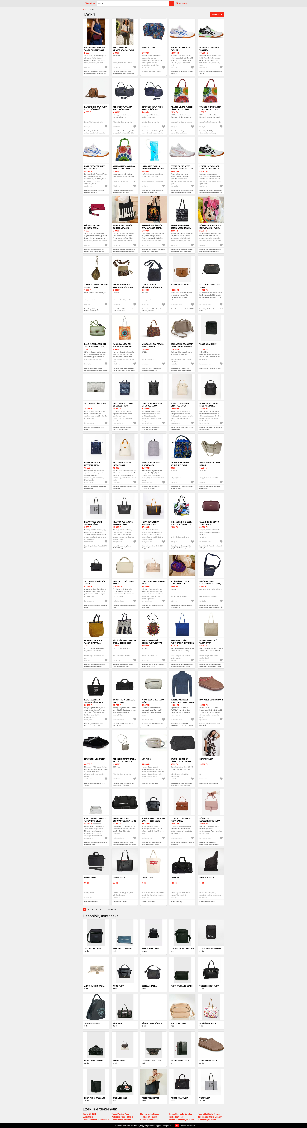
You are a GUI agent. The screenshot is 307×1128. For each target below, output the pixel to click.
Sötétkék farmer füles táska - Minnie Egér (124, 641)
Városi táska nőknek (152, 1023)
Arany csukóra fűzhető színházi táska (96, 286)
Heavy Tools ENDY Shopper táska (150, 523)
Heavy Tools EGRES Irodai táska (122, 463)
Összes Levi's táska (148, 902)
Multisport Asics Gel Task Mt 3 (181, 48)
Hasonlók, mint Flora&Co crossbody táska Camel (182, 843)
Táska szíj (175, 877)
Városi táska (119, 1060)
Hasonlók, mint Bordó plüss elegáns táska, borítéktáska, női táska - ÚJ (95, 73)
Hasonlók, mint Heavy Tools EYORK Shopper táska (95, 547)
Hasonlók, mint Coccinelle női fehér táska (124, 606)
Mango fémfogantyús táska (181, 1119)
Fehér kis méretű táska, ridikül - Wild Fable (124, 760)
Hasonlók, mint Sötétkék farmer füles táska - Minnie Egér (123, 665)
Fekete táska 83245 (149, 1119)
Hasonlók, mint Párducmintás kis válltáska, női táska (123, 310)
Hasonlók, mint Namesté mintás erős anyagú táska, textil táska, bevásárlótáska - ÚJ (153, 251)
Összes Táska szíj (176, 902)
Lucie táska (88, 1116)
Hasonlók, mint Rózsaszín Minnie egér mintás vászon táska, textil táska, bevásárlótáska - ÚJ (210, 251)
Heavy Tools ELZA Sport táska (153, 582)
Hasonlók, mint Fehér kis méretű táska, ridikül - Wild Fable (123, 784)
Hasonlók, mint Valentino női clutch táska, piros (210, 547)
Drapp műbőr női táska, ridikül (210, 463)
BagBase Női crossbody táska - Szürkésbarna (182, 345)
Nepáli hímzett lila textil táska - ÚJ (180, 582)
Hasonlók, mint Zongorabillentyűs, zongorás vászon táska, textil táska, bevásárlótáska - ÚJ (124, 251)
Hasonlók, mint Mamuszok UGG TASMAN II (209, 725)
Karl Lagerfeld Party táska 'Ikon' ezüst (95, 819)
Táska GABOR (89, 1114)
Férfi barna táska (208, 1060)
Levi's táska (147, 877)
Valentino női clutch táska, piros (209, 523)
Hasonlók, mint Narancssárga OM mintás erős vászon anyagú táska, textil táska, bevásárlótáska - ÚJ (124, 370)
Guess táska (119, 877)
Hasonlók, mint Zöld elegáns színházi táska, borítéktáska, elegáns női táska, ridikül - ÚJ (95, 370)
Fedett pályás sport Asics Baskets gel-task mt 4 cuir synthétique (182, 168)
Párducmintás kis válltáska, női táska (123, 286)
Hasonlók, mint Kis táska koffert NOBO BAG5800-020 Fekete (152, 843)
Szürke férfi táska (180, 1060)
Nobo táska (118, 986)
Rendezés (215, 14)
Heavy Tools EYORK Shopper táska (93, 523)
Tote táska (204, 1098)
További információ (187, 1125)
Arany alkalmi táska (94, 986)
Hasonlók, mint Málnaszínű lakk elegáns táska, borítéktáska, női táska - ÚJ (94, 251)
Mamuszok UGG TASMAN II (211, 700)
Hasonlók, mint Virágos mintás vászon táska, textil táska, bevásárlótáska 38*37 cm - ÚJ (180, 133)
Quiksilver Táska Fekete (182, 948)
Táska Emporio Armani (210, 948)
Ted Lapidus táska (148, 1116)
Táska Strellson (92, 948)
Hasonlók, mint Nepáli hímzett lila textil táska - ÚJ (181, 606)
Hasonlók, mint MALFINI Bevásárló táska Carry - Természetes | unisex (210, 665)
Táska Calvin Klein (208, 344)
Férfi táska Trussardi (95, 1098)
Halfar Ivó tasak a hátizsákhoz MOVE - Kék (153, 167)
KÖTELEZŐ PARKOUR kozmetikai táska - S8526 (182, 701)
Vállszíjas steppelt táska (122, 1116)
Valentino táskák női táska (94, 582)
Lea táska (146, 759)
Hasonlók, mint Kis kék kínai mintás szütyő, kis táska (182, 488)
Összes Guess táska (119, 902)
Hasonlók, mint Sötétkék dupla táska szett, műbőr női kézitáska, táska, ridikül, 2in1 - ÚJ (153, 133)
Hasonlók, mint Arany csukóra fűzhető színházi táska (93, 310)
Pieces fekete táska (151, 1060)
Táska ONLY (118, 1023)
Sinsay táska (90, 877)
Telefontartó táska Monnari (210, 1116)
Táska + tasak (148, 47)
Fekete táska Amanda (121, 1119)
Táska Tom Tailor (176, 1116)
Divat (84, 10)
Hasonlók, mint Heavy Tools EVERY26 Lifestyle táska (122, 428)
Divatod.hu (90, 3)
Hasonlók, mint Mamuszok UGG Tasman (94, 784)
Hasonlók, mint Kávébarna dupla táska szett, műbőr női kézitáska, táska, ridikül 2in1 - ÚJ (94, 133)
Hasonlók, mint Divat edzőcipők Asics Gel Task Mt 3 (94, 191)
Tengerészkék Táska (209, 986)
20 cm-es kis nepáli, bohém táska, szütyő (152, 641)
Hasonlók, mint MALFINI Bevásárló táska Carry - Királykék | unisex (182, 665)
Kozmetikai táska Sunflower (181, 1114)
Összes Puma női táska (206, 902)
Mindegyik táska (178, 1023)
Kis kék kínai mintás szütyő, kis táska (180, 463)
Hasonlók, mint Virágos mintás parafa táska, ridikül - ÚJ (151, 369)
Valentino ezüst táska (95, 403)
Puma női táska (206, 877)
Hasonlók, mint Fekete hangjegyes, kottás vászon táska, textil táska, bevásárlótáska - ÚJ (182, 251)
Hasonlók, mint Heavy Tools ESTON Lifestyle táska (182, 428)
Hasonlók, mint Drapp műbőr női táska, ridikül (209, 488)
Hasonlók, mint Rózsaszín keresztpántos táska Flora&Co (208, 843)
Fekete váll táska (179, 1098)
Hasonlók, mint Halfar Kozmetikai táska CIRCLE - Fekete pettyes (181, 784)
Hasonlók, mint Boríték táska (208, 783)
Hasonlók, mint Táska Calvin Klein (210, 368)
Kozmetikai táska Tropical (209, 1114)
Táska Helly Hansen (122, 948)
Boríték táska (206, 759)
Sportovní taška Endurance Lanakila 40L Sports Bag (124, 821)
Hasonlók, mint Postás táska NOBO (182, 309)
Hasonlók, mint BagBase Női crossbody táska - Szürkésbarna (181, 369)
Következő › (112, 909)
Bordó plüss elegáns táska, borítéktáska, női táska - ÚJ (94, 50)
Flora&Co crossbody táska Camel (181, 819)
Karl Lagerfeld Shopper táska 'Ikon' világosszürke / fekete (95, 702)
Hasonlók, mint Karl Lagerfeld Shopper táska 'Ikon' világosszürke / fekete (95, 726)
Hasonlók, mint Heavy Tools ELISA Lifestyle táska (95, 488)
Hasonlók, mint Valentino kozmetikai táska (211, 310)
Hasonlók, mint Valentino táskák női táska (95, 606)
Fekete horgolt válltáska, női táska (152, 286)
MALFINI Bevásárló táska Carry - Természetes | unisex (209, 643)
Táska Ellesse (120, 1098)
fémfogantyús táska (207, 1119)
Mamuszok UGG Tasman (95, 759)
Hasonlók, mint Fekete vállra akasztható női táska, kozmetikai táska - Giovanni (123, 74)
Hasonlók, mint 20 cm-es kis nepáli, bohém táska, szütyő (153, 665)
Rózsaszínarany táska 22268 (96, 1119)
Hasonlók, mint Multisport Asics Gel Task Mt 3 (182, 73)
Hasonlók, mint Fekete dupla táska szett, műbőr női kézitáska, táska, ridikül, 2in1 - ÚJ (124, 133)
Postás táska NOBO (180, 285)
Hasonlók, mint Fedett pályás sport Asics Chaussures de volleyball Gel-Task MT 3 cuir (210, 192)
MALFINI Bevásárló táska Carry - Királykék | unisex (182, 643)
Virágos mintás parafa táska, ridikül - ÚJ (153, 345)
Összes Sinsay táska (90, 902)
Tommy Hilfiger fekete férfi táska (124, 701)
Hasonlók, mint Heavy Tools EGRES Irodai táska (124, 488)
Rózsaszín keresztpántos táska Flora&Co (209, 821)
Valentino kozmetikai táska (209, 286)
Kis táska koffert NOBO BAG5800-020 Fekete (153, 819)
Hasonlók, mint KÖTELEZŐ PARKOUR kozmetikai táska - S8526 (182, 725)
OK (177, 1126)
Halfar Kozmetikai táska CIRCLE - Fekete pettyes (181, 761)
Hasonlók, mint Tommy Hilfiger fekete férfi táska (123, 725)
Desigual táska (149, 986)
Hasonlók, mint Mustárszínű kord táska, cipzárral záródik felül (94, 665)
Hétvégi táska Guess (149, 1114)
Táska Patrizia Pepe (120, 1114)
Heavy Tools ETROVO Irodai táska (151, 463)
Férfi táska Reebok (93, 1060)
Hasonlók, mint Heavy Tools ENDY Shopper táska (152, 547)
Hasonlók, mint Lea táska (150, 783)
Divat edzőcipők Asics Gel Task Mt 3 (94, 167)
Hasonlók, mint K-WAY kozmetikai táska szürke (152, 725)
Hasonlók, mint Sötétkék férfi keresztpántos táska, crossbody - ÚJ (210, 606)
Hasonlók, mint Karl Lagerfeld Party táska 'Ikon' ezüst (95, 843)
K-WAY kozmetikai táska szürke (153, 701)
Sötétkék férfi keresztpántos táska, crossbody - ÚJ (210, 583)
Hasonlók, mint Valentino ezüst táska (94, 428)
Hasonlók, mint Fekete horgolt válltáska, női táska (151, 310)
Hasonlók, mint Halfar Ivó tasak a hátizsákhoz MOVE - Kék (152, 191)
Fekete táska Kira (150, 948)
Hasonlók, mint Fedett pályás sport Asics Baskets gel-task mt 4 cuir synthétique (182, 192)
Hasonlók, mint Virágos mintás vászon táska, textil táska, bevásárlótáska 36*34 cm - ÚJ (209, 133)
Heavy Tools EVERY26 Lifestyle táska (123, 404)
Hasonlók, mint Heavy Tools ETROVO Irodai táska (150, 488)
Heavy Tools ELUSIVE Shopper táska (123, 523)
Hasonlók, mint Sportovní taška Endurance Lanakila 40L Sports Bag (124, 843)
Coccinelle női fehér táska (123, 582)
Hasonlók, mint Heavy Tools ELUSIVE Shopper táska (122, 547)
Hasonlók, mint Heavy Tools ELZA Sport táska (152, 606)
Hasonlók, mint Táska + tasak (151, 72)
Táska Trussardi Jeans (181, 986)
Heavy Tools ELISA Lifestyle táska (93, 463)
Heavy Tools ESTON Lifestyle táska (180, 404)
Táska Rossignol (92, 1023)
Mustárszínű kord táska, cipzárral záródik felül (93, 643)
